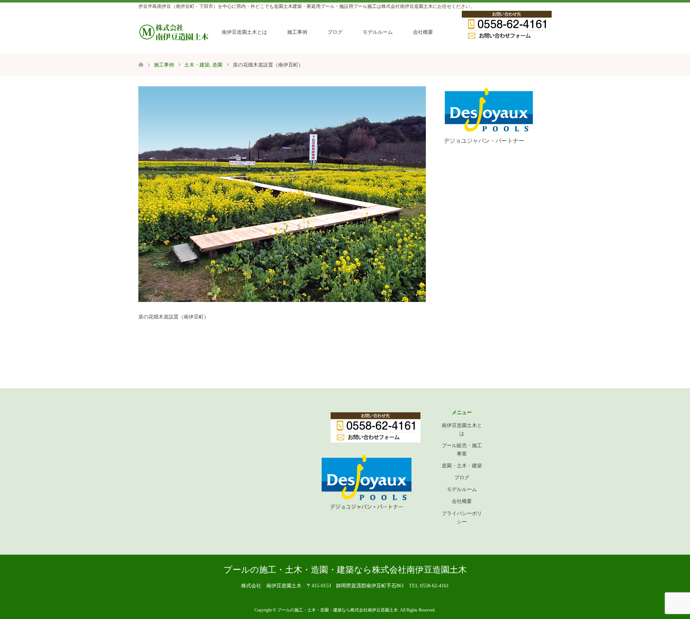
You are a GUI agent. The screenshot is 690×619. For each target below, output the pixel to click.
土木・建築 (197, 65)
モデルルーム (378, 32)
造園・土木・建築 (462, 465)
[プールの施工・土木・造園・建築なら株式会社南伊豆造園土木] (174, 32)
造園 (217, 65)
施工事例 (297, 32)
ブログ (334, 32)
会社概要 (423, 32)
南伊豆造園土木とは (244, 32)
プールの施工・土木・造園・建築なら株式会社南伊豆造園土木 (345, 569)
